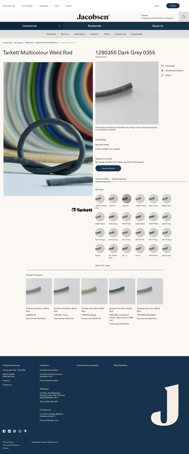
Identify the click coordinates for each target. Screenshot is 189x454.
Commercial (29, 25)
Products (51, 33)
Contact (69, 6)
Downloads (44, 6)
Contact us (7, 384)
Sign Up (173, 6)
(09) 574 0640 (9, 374)
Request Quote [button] (108, 168)
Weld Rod (29, 43)
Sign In (157, 6)
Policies (6, 448)
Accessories (18, 43)
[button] (173, 70)
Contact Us (120, 33)
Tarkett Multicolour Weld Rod (46, 43)
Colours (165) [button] (102, 178)
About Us (157, 25)
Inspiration (79, 33)
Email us (6, 380)
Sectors (65, 33)
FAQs (57, 6)
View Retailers (120, 365)
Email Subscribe (9, 6)
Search (145, 15)
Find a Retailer (27, 6)
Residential (94, 25)
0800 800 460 (9, 376)
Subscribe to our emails (87, 365)
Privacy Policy (8, 442)
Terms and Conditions (11, 445)
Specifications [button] (119, 178)
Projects (94, 33)
